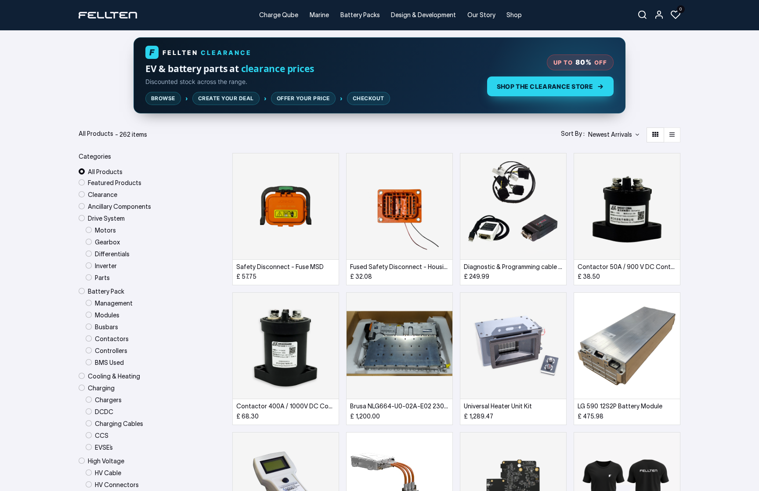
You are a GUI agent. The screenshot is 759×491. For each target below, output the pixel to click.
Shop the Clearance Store (545, 86)
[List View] (672, 134)
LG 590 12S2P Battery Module (620, 406)
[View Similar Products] (333, 207)
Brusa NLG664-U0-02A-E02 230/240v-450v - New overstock (399, 406)
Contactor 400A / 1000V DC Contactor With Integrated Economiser (285, 406)
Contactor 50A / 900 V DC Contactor (627, 266)
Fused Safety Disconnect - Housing (399, 266)
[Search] (642, 15)
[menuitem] (279, 15)
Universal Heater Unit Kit (498, 406)
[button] (614, 134)
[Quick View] (333, 168)
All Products (105, 171)
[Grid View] (655, 134)
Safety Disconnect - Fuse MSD (280, 266)
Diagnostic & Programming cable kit (513, 266)
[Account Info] (659, 15)
